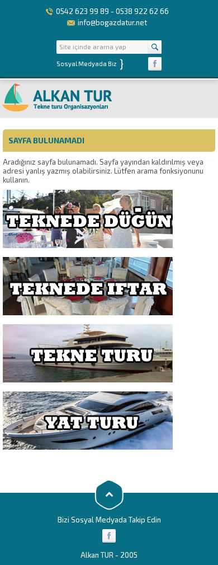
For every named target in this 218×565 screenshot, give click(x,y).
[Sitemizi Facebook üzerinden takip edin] (155, 64)
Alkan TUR (96, 554)
